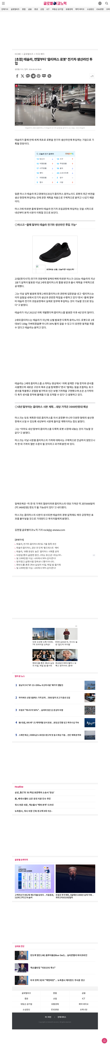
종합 (24, 9)
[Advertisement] (55, 30)
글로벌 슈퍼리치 (21, 860)
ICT (48, 9)
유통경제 (69, 9)
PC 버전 (48, 1017)
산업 (42, 9)
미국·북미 (40, 54)
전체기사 (4, 9)
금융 (30, 9)
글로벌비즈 (15, 9)
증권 (36, 9)
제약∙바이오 (79, 9)
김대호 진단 (19, 946)
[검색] (106, 3)
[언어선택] (100, 3)
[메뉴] (3, 3)
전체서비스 (62, 1017)
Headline (19, 787)
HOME (18, 54)
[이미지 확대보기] (92, 86)
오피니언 (83, 1010)
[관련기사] (19, 540)
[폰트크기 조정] (91, 76)
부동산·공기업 (57, 9)
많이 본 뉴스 (20, 676)
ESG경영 (100, 9)
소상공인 (90, 9)
